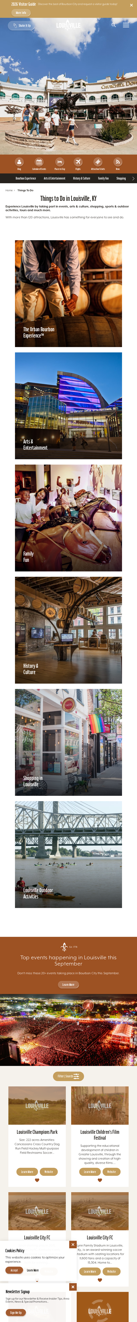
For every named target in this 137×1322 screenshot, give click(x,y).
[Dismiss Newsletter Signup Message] (73, 1287)
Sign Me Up (16, 1313)
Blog (19, 169)
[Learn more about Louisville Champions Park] (37, 1105)
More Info (21, 13)
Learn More (68, 985)
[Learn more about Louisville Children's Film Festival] (100, 1105)
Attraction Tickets (98, 169)
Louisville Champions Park (37, 1132)
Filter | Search (65, 1076)
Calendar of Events (39, 169)
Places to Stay (60, 169)
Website (49, 1172)
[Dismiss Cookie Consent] (73, 1244)
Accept (14, 1270)
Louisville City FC (37, 1237)
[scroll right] (133, 178)
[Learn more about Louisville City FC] (37, 1211)
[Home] (68, 25)
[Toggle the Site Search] (113, 25)
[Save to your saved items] (37, 1180)
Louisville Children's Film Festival (99, 1135)
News (118, 169)
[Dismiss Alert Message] (131, 5)
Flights (78, 169)
